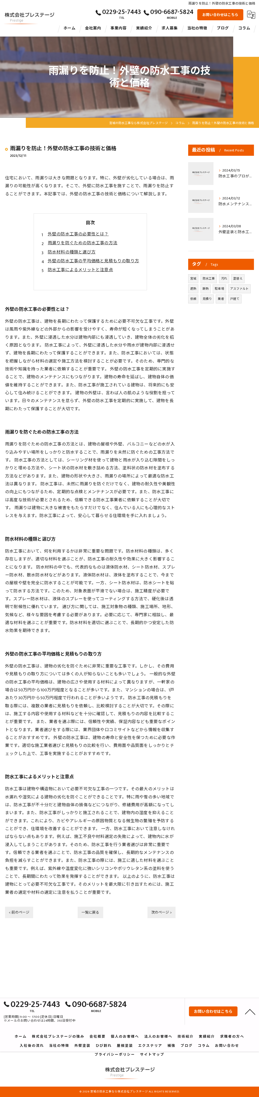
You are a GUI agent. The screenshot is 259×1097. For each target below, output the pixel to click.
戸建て (235, 298)
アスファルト (239, 288)
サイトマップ (152, 1054)
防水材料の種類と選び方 (72, 252)
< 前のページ (19, 912)
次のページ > (161, 912)
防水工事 (209, 278)
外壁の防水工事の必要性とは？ (78, 234)
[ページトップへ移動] (250, 1011)
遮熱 (193, 288)
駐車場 (219, 288)
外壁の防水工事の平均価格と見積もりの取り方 (93, 261)
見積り (207, 298)
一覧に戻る (90, 912)
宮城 (193, 278)
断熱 (206, 288)
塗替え (238, 278)
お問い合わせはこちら (220, 15)
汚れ (224, 278)
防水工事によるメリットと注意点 (80, 269)
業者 (221, 298)
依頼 (193, 298)
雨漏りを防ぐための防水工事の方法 (82, 243)
